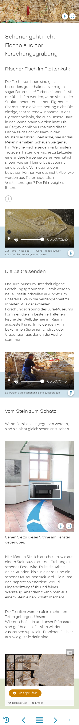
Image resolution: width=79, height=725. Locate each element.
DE (69, 720)
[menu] (39, 720)
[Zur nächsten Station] (23, 720)
